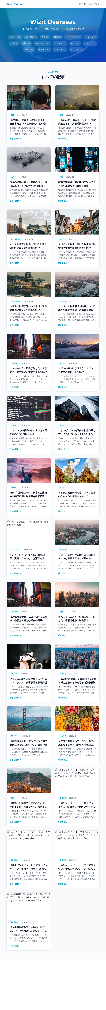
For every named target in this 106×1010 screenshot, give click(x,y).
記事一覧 (82, 4)
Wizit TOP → (94, 4)
